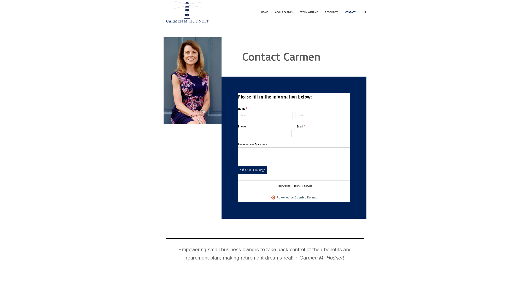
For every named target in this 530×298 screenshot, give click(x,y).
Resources (331, 12)
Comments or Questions (252, 144)
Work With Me (309, 12)
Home (264, 12)
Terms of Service (303, 186)
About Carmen (284, 12)
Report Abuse (283, 186)
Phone (242, 126)
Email (306, 126)
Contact (350, 12)
